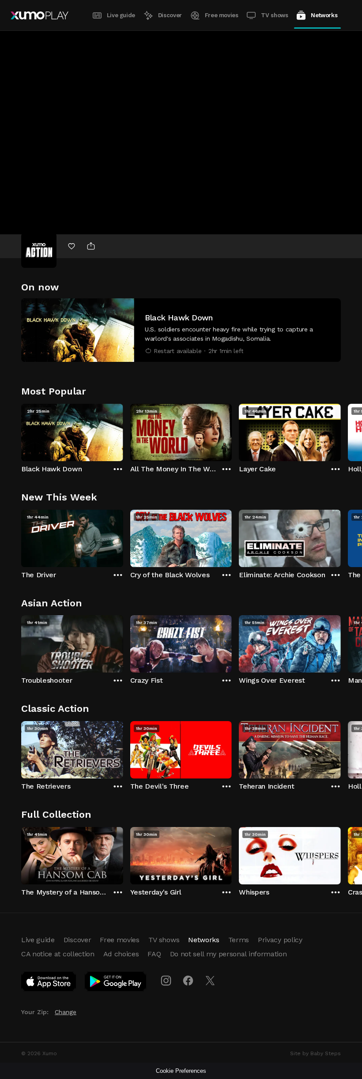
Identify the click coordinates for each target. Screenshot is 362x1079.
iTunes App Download (49, 983)
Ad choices (121, 954)
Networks (324, 15)
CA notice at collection (57, 954)
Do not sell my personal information (228, 954)
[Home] (39, 15)
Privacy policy (280, 940)
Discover (170, 15)
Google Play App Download (116, 983)
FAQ (154, 954)
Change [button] (65, 1011)
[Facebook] (188, 980)
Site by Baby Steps (315, 1053)
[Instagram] (166, 980)
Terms (238, 940)
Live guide (121, 15)
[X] (210, 980)
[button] (181, 330)
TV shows (274, 15)
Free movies (221, 15)
